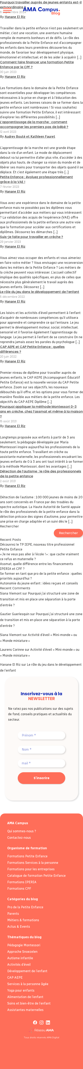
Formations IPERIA (21, 882)
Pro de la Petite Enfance (25, 907)
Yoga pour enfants (20, 990)
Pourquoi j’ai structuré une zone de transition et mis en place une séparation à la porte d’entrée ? (39, 599)
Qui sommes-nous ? (21, 831)
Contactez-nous (19, 838)
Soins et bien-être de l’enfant (29, 1003)
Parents (13, 914)
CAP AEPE (15, 977)
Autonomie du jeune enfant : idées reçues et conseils (39, 583)
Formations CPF (19, 888)
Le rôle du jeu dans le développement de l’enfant (39, 291)
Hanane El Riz (15, 77)
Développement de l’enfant (27, 971)
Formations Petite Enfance (27, 856)
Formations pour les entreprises (31, 869)
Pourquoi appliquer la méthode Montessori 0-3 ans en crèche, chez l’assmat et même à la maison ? (41, 411)
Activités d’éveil (19, 965)
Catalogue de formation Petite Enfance (36, 876)
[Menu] (7, 11)
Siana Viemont (11, 593)
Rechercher (9, 526)
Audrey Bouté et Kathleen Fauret (30, 136)
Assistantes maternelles (25, 1010)
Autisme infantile (20, 958)
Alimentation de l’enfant (25, 997)
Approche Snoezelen (22, 952)
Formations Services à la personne (32, 863)
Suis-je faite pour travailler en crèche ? (31, 237)
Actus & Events (18, 927)
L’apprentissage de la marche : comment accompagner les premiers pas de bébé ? (34, 124)
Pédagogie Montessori (23, 945)
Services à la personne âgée (27, 984)
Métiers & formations (23, 920)
